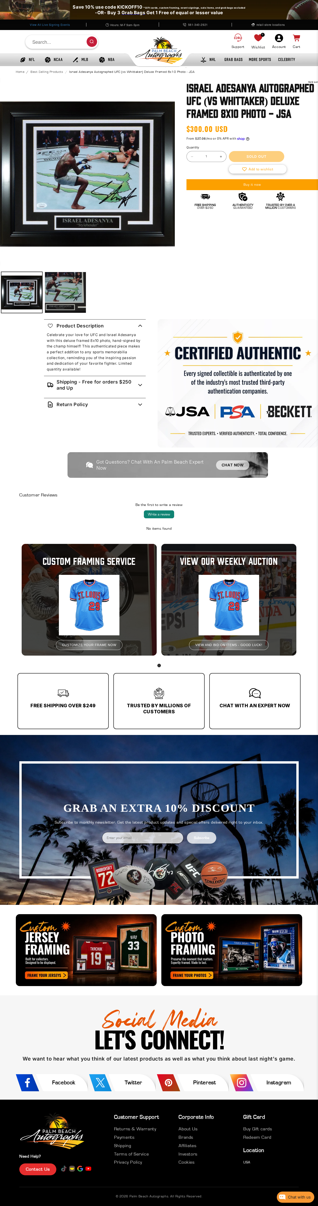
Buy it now (252, 184)
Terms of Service (131, 1154)
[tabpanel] (89, 600)
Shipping (122, 1145)
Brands (186, 1137)
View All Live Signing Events (50, 25)
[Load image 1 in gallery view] (21, 292)
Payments (124, 1137)
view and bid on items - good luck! (228, 645)
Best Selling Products (46, 72)
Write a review (159, 514)
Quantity (192, 147)
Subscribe (201, 838)
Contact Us (38, 1169)
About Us (188, 1129)
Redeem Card (257, 1137)
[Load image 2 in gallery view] (65, 292)
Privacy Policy (128, 1162)
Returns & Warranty (135, 1129)
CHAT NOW (233, 465)
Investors (188, 1154)
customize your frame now (89, 645)
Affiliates (187, 1145)
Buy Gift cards (257, 1129)
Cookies (186, 1162)
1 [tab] (159, 665)
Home (20, 72)
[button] (26, 59)
